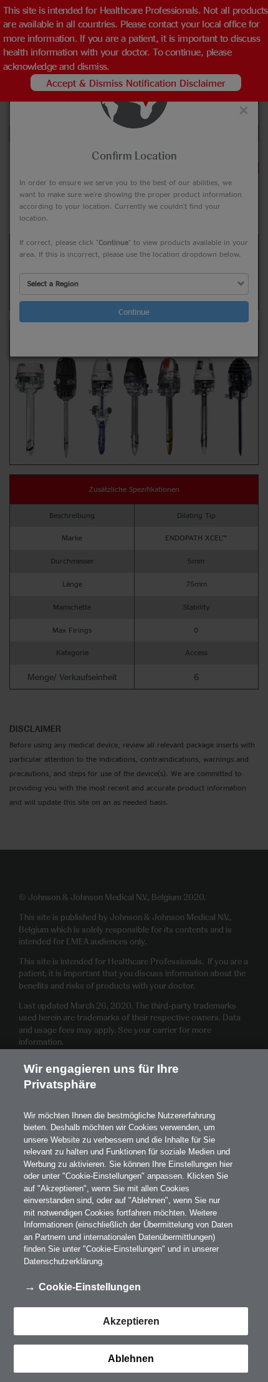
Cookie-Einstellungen (90, 1287)
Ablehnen (131, 1358)
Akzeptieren (131, 1321)
